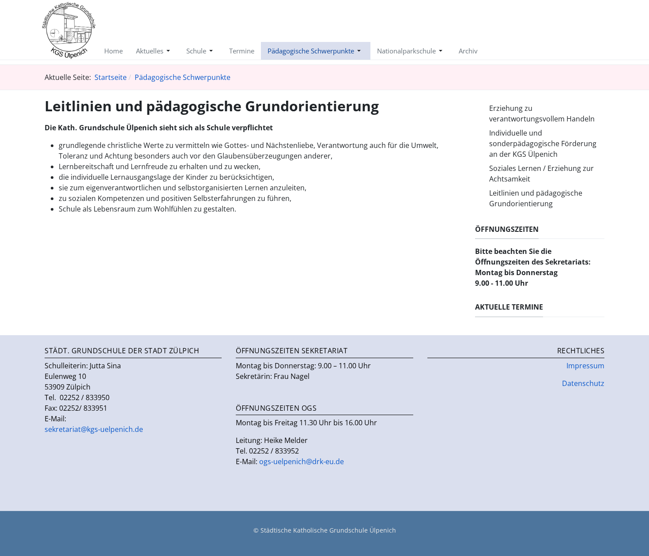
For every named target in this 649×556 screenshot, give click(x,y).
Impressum (585, 366)
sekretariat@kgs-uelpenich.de (94, 429)
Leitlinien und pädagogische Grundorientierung (535, 198)
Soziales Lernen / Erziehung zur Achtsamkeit (541, 173)
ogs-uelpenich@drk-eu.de (301, 461)
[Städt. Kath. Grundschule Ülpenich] (69, 29)
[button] (154, 51)
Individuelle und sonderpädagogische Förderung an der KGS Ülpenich (542, 143)
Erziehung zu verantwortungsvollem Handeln (542, 113)
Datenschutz (583, 383)
